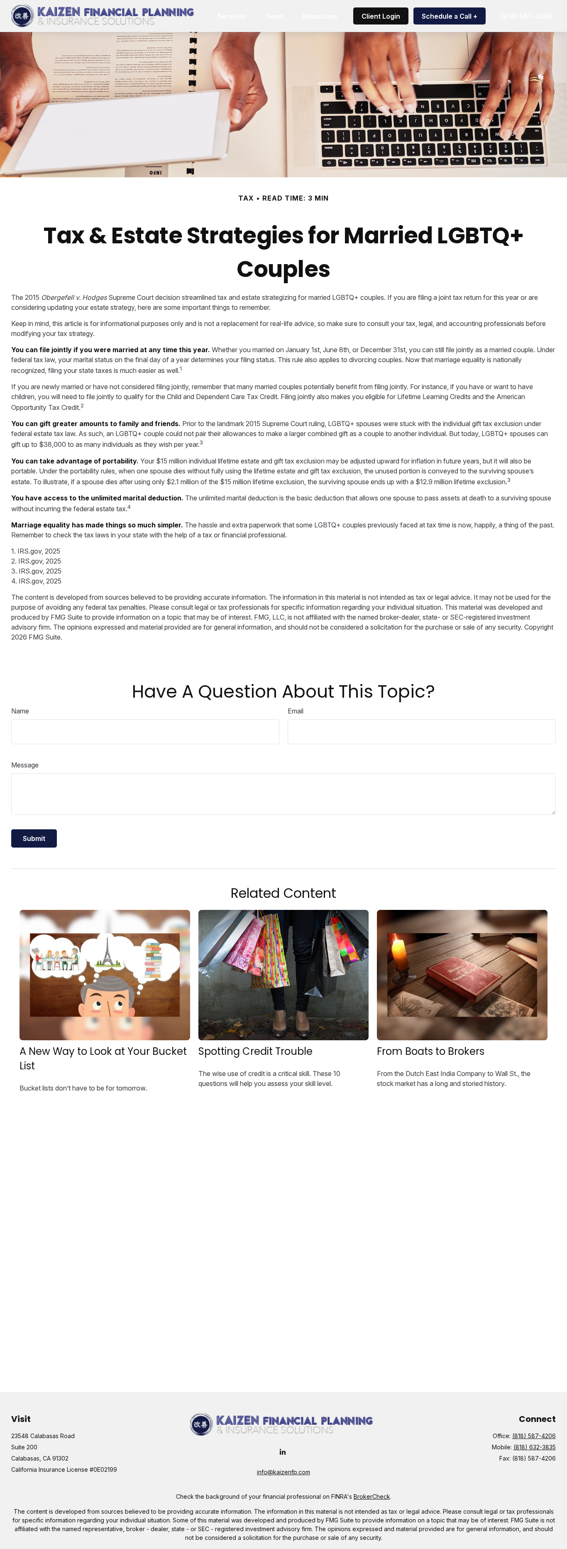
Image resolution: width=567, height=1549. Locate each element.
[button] (231, 16)
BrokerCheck (372, 1496)
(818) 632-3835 (534, 1447)
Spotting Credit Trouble (255, 1051)
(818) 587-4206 (534, 1435)
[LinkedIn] (282, 1452)
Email (295, 711)
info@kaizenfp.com (283, 1471)
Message (25, 765)
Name (20, 711)
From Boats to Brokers (430, 1051)
